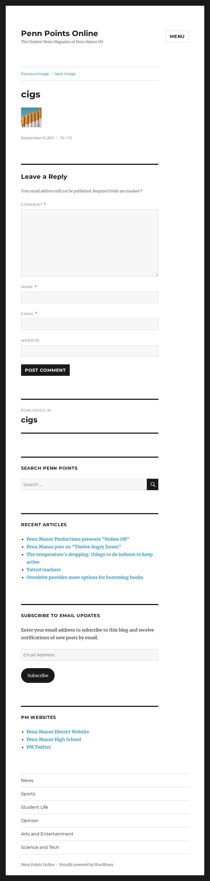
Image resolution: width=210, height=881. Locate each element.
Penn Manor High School (54, 739)
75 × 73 (66, 138)
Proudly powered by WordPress (86, 864)
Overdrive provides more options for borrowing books (85, 577)
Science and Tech (40, 847)
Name (29, 287)
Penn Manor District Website (58, 731)
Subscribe (37, 675)
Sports (28, 793)
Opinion (30, 820)
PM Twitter (39, 747)
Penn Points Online (59, 33)
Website (30, 340)
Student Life (34, 807)
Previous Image (35, 74)
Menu (177, 36)
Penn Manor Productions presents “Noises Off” (78, 539)
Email (29, 313)
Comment (33, 204)
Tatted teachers (44, 569)
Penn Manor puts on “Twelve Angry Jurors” (74, 546)
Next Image (65, 74)
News (27, 780)
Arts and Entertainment (47, 834)
